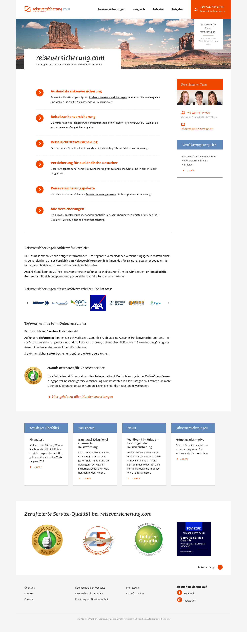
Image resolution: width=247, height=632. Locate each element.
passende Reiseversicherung (88, 219)
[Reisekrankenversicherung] (40, 119)
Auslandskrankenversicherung (76, 91)
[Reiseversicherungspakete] (40, 190)
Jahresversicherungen (192, 428)
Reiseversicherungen (111, 9)
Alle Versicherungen (67, 209)
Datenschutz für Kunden (89, 593)
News (131, 428)
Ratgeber (177, 9)
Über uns (29, 587)
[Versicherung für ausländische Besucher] (40, 165)
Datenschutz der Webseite (90, 587)
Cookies (28, 599)
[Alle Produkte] (40, 211)
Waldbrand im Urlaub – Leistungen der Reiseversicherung (142, 443)
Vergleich (139, 9)
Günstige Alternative (190, 439)
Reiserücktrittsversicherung (74, 142)
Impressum (132, 587)
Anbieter (158, 9)
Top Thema (86, 428)
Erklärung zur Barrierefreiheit (92, 599)
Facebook (189, 593)
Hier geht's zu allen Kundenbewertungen (82, 396)
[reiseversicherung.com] (47, 9)
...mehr (190, 170)
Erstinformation (135, 593)
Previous (27, 303)
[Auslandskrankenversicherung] (40, 93)
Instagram (189, 600)
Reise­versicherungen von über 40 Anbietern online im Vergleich (199, 160)
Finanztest (36, 439)
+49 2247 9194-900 (211, 7)
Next (169, 303)
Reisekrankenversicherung (73, 116)
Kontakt (28, 593)
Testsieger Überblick (44, 428)
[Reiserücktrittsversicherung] (40, 144)
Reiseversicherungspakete (73, 188)
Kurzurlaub (61, 122)
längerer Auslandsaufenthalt (90, 122)
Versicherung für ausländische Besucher (84, 162)
